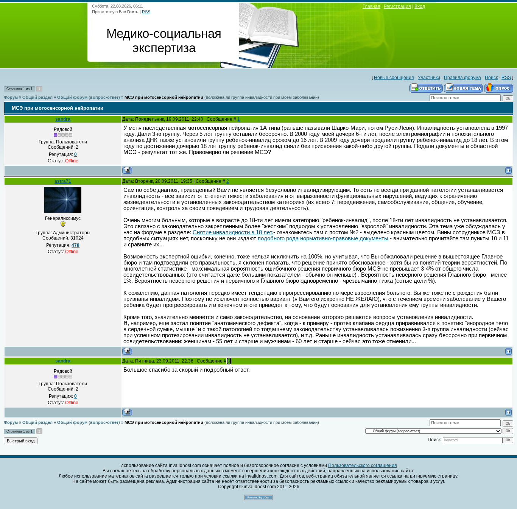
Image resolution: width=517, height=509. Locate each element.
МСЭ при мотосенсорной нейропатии (164, 97)
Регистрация (397, 6)
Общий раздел (37, 97)
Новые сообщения (394, 77)
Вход (419, 6)
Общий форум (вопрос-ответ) (88, 97)
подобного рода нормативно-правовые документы (323, 238)
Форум (11, 97)
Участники (429, 77)
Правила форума (462, 77)
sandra (62, 119)
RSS (146, 11)
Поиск (491, 77)
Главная (371, 6)
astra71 (63, 181)
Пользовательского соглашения (362, 465)
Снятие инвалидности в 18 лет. (233, 232)
